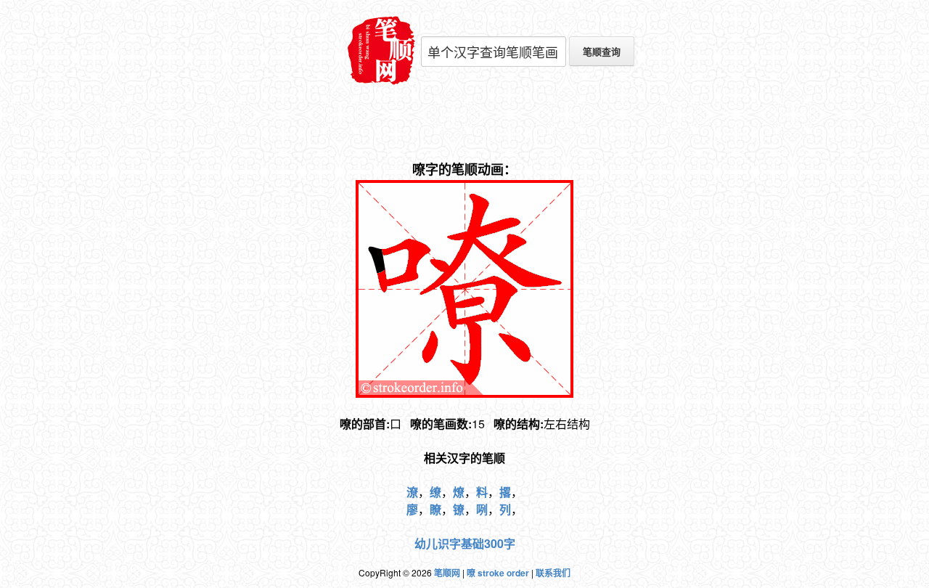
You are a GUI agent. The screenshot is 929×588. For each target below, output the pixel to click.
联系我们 (553, 572)
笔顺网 (447, 572)
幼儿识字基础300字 (464, 543)
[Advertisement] (464, 123)
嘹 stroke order (498, 572)
